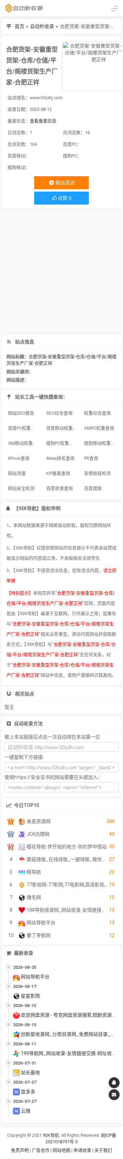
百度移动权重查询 (63, 428)
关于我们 (103, 1150)
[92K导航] (23, 8)
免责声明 (20, 1150)
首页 (19, 26)
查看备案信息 (43, 120)
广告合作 (41, 1150)
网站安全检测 (21, 488)
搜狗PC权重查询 (62, 443)
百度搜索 (93, 488)
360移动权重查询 (25, 443)
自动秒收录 (42, 26)
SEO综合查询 (59, 413)
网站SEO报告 (21, 413)
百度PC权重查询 (24, 428)
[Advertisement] (61, 271)
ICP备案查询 (58, 473)
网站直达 (65, 182)
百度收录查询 (59, 488)
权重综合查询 (97, 413)
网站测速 (17, 473)
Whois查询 (18, 458)
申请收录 (82, 1150)
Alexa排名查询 (60, 458)
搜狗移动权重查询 (101, 443)
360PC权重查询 (99, 428)
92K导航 (51, 1135)
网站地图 (62, 1150)
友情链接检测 (97, 473)
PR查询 (91, 458)
